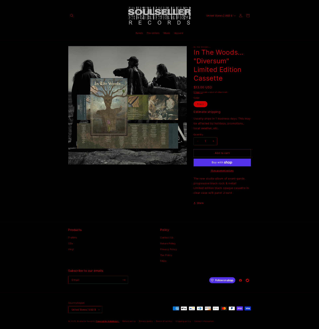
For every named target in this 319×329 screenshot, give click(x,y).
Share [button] (200, 203)
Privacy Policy (168, 249)
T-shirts (72, 237)
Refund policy (129, 321)
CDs (70, 243)
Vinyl (71, 249)
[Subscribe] (124, 280)
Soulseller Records (86, 321)
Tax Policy (166, 255)
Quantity (198, 134)
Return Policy (168, 243)
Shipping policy (183, 321)
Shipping (198, 92)
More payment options (222, 170)
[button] (71, 15)
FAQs (163, 260)
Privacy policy (146, 321)
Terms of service (164, 321)
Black (200, 104)
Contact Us (166, 237)
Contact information (203, 321)
